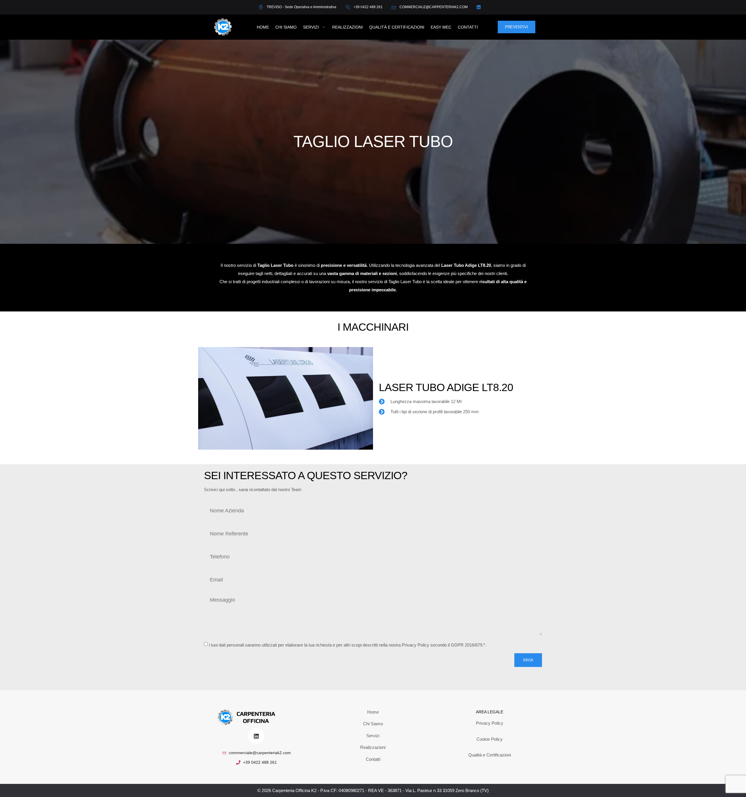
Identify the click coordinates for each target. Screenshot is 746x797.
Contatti (468, 27)
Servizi (311, 27)
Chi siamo (286, 27)
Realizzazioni (347, 27)
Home (263, 27)
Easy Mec (441, 27)
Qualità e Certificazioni (396, 27)
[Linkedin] (256, 736)
